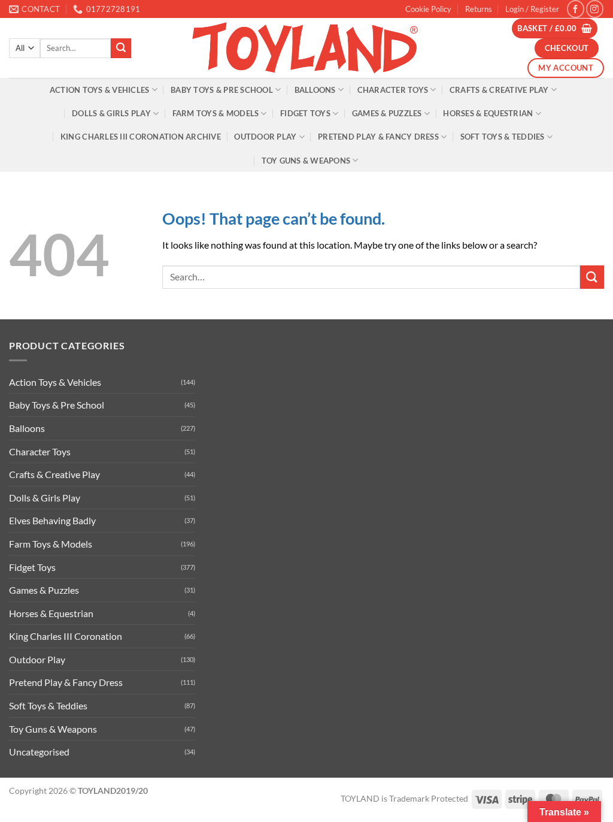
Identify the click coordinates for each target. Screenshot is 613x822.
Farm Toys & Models (215, 113)
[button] (532, 9)
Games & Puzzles (387, 113)
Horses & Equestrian (488, 113)
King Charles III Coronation (65, 636)
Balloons (315, 90)
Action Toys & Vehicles (100, 90)
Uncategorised (39, 751)
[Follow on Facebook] (575, 8)
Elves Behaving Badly (52, 520)
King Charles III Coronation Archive (140, 136)
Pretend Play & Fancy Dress (378, 136)
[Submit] (121, 48)
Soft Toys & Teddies (502, 136)
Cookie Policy (428, 9)
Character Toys (393, 90)
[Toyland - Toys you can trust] (306, 48)
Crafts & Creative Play (499, 90)
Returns (478, 9)
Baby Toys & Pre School (222, 90)
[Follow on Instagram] (594, 8)
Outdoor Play (265, 136)
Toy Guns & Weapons (306, 160)
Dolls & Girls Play (111, 113)
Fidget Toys (305, 113)
